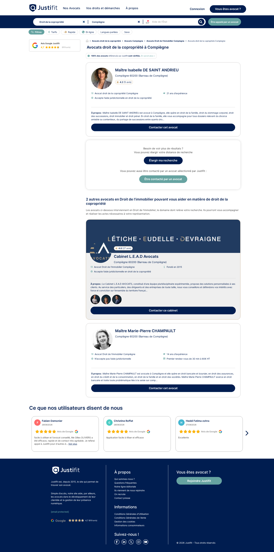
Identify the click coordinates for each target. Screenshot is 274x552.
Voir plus (72, 443)
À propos (132, 8)
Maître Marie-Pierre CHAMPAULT (145, 331)
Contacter (163, 127)
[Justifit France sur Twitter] (132, 541)
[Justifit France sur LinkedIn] (124, 541)
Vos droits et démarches (103, 8)
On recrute (119, 494)
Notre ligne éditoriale (125, 486)
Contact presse (122, 498)
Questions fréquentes (125, 482)
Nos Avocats (71, 8)
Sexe (127, 32)
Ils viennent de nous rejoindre (129, 490)
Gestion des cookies (124, 521)
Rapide (71, 32)
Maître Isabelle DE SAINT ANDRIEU (147, 70)
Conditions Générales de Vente (130, 517)
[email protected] (60, 511)
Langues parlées (109, 32)
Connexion (197, 9)
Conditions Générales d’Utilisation (131, 514)
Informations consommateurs (129, 525)
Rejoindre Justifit (199, 481)
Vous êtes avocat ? (228, 9)
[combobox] (59, 22)
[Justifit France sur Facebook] (117, 541)
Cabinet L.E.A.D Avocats (136, 256)
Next (248, 433)
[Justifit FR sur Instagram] (139, 541)
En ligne (90, 32)
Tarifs (54, 32)
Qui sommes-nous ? (124, 479)
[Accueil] (89, 41)
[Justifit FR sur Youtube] (146, 541)
